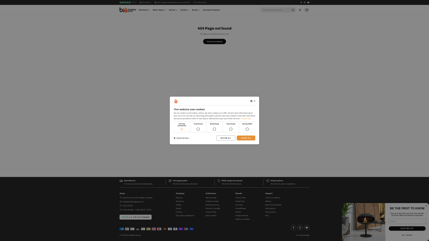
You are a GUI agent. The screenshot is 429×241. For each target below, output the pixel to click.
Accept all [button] (246, 138)
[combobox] (251, 101)
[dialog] (214, 120)
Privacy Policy (246, 118)
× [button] (254, 101)
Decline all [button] (226, 138)
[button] (181, 138)
